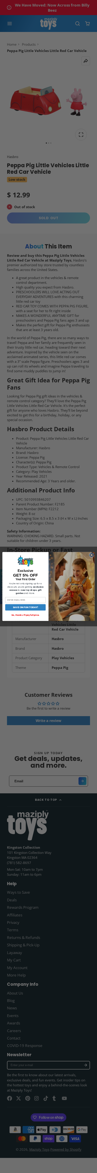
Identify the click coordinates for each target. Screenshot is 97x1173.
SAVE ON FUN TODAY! (25, 607)
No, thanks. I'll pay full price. (25, 615)
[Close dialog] (92, 555)
